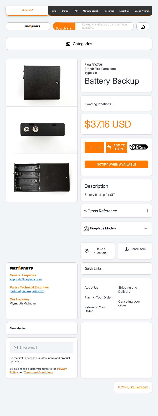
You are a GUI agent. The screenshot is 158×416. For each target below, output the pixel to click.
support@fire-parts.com (26, 279)
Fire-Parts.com (139, 387)
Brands (65, 11)
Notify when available (116, 164)
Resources (109, 11)
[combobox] (93, 26)
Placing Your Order (98, 297)
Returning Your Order (95, 309)
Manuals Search (90, 11)
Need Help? (27, 10)
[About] (41, 266)
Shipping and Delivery (127, 289)
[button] (143, 27)
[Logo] (28, 26)
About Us (91, 287)
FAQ (76, 11)
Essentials (124, 11)
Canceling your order (129, 303)
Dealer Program (142, 11)
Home (53, 11)
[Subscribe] (68, 347)
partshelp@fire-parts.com (27, 291)
